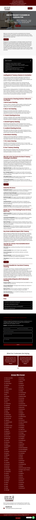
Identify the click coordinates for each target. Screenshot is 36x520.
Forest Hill (7, 400)
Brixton (21, 411)
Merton (6, 447)
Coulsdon (7, 462)
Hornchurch (7, 436)
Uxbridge (7, 490)
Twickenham (8, 471)
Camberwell (7, 403)
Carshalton (22, 453)
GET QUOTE (18, 25)
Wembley (7, 467)
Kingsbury (22, 462)
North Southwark (23, 405)
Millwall (21, 381)
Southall (7, 480)
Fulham (6, 444)
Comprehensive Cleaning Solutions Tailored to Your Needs (15, 64)
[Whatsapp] (33, 517)
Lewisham (22, 385)
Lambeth (7, 412)
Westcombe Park (9, 378)
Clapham (7, 420)
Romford (7, 434)
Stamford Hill (8, 418)
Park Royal (22, 460)
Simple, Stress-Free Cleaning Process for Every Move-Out (15, 67)
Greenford (7, 477)
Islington (21, 412)
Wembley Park (23, 464)
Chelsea (7, 429)
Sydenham (7, 405)
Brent (6, 456)
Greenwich (7, 379)
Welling (21, 390)
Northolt (21, 480)
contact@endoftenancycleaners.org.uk (15, 325)
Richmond (7, 464)
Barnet (21, 466)
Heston (6, 482)
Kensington (22, 436)
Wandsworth (22, 440)
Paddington (7, 433)
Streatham (22, 425)
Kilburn (21, 442)
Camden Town (8, 427)
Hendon (21, 458)
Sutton (6, 460)
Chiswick (7, 458)
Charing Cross (8, 416)
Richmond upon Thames (25, 467)
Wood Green (22, 434)
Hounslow (7, 478)
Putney (6, 449)
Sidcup (6, 398)
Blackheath (7, 381)
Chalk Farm (22, 429)
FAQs (6, 70)
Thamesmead (23, 392)
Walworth (22, 400)
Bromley (21, 387)
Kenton (21, 475)
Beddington (7, 445)
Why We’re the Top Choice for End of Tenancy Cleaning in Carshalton (17, 65)
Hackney (22, 401)
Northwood (22, 488)
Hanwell (7, 475)
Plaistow (21, 383)
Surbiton (7, 473)
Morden (7, 453)
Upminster (22, 444)
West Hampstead (23, 447)
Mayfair (7, 423)
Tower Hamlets (8, 389)
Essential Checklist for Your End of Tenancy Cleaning (14, 69)
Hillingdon (22, 486)
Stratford (22, 389)
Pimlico (21, 418)
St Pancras (22, 420)
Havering (7, 451)
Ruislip (6, 488)
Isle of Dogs (22, 379)
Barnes (21, 455)
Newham (7, 385)
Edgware (22, 473)
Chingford (22, 438)
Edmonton (7, 442)
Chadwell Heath (8, 422)
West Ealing (7, 469)
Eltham (6, 387)
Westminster (8, 414)
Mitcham (22, 445)
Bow (6, 394)
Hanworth (22, 482)
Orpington (22, 427)
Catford (7, 390)
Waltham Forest (8, 425)
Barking (7, 392)
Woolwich (22, 378)
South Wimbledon (23, 449)
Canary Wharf (8, 383)
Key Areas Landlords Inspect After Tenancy (13, 68)
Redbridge (7, 409)
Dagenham (22, 414)
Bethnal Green (23, 396)
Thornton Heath (23, 431)
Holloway (22, 423)
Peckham (7, 396)
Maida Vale (7, 438)
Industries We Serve (9, 66)
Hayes (6, 486)
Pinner (6, 484)
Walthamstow (23, 416)
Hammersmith (23, 451)
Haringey (22, 433)
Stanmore (22, 478)
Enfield (21, 456)
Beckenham (22, 409)
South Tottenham (23, 422)
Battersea (7, 431)
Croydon (7, 440)
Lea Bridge (7, 407)
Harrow (21, 477)
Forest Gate (22, 394)
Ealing (21, 471)
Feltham (21, 484)
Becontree (22, 407)
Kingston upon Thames (25, 469)
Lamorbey (22, 398)
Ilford (6, 401)
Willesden (7, 455)
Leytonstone (22, 403)
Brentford (7, 466)
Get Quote (30, 8)
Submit (18, 344)
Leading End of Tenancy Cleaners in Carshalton (13, 63)
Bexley (6, 411)
